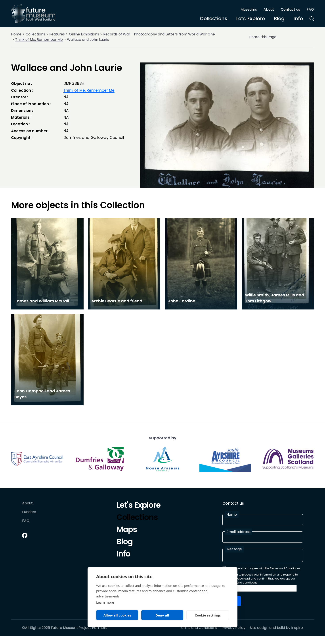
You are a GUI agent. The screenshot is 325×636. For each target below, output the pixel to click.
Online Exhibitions (84, 34)
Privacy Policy (233, 628)
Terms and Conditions (198, 628)
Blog (279, 18)
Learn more (105, 602)
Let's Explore (139, 505)
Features (57, 34)
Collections (213, 18)
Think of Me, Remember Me (39, 39)
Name (231, 514)
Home (16, 34)
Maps (127, 530)
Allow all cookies (117, 615)
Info (298, 18)
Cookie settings (208, 615)
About (269, 9)
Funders (29, 512)
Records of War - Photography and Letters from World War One (159, 34)
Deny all (162, 615)
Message (234, 549)
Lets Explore (250, 18)
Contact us (290, 9)
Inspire (297, 627)
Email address (238, 531)
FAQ (310, 9)
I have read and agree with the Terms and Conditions (264, 568)
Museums (249, 9)
